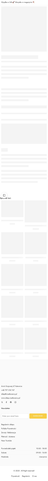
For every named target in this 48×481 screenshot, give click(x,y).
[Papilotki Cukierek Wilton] (12, 243)
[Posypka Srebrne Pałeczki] (36, 211)
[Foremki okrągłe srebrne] (24, 29)
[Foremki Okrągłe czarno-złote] (12, 339)
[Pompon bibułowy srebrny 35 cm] (36, 275)
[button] (12, 213)
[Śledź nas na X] (2, 402)
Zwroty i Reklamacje (8, 432)
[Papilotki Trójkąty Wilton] (36, 243)
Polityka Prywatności (8, 428)
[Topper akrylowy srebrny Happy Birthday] (12, 275)
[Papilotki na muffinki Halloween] (12, 208)
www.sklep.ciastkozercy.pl (10, 398)
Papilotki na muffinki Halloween (14, 220)
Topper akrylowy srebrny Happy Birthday (18, 289)
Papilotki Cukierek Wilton (12, 257)
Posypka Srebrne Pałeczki (36, 226)
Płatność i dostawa (8, 436)
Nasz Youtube (6, 440)
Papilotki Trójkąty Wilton (35, 257)
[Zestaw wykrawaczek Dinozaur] (36, 339)
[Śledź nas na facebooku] (6, 402)
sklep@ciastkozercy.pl (9, 394)
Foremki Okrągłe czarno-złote (13, 353)
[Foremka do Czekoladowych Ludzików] (36, 307)
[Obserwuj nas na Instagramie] (15, 402)
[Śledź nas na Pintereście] (11, 402)
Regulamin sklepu (7, 424)
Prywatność (15, 476)
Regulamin (26, 476)
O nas (34, 476)
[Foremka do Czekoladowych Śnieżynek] (12, 307)
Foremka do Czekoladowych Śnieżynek (17, 321)
